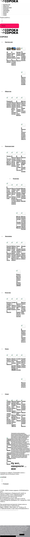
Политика (6, 9)
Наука (5, 13)
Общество (6, 6)
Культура (5, 12)
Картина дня (6, 4)
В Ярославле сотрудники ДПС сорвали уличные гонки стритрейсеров (20, 441)
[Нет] (16, 536)
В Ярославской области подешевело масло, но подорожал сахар (18, 453)
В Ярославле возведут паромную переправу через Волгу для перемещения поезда (20, 435)
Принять (22, 534)
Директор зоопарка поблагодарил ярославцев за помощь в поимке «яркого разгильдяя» (19, 457)
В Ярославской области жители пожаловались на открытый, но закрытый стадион (20, 448)
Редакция (6, 483)
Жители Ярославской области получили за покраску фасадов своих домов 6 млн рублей (20, 455)
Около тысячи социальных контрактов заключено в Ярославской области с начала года (20, 451)
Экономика (6, 10)
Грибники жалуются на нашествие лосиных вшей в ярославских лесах (20, 445)
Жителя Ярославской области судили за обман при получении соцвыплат (19, 438)
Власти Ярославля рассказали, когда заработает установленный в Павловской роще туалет (20, 443)
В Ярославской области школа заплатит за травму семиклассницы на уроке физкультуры (20, 436)
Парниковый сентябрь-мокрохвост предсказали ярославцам (18, 434)
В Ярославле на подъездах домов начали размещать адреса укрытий (20, 440)
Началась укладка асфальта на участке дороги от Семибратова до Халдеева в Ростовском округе (20, 450)
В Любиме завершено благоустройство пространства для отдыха (20, 447)
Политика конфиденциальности (9, 510)
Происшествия (7, 7)
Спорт (5, 15)
